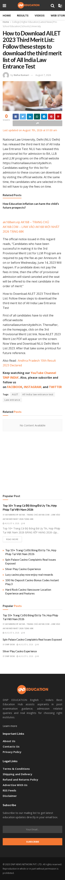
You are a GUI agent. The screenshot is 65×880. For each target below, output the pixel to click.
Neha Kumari (21, 75)
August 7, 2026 (43, 75)
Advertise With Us (15, 785)
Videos (40, 15)
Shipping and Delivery (17, 774)
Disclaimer (10, 796)
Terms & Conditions (16, 768)
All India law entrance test (37, 394)
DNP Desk (10, 644)
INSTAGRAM (32, 387)
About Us (9, 741)
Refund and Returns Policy (20, 779)
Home (7, 15)
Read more (12, 539)
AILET (15, 394)
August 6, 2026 (25, 644)
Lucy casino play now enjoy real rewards (29, 574)
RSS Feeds (9, 790)
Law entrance (12, 399)
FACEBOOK (14, 387)
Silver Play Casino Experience (23, 569)
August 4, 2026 (11, 523)
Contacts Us (11, 746)
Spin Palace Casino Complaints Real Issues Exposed (32, 639)
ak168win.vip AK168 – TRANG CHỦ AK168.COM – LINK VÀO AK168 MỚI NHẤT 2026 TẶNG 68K (31, 227)
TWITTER (55, 387)
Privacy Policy (12, 752)
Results (23, 15)
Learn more (10, 726)
